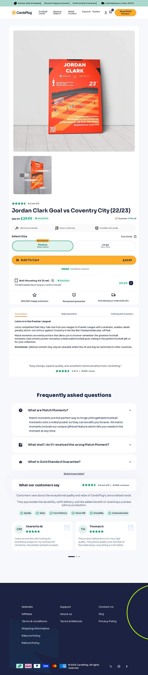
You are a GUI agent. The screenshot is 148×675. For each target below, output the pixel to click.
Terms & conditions (34, 621)
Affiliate (27, 614)
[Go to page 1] (71, 556)
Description (21, 314)
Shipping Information (35, 628)
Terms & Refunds (71, 621)
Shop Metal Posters (125, 12)
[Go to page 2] (76, 556)
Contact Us (106, 606)
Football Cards (43, 12)
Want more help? (74, 473)
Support (86, 11)
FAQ (101, 614)
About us (66, 614)
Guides (96, 11)
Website (27, 606)
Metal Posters (72, 12)
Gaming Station (57, 12)
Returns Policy (31, 635)
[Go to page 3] (79, 556)
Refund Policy (31, 643)
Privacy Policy (108, 621)
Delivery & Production (122, 314)
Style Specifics (69, 314)
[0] (110, 12)
